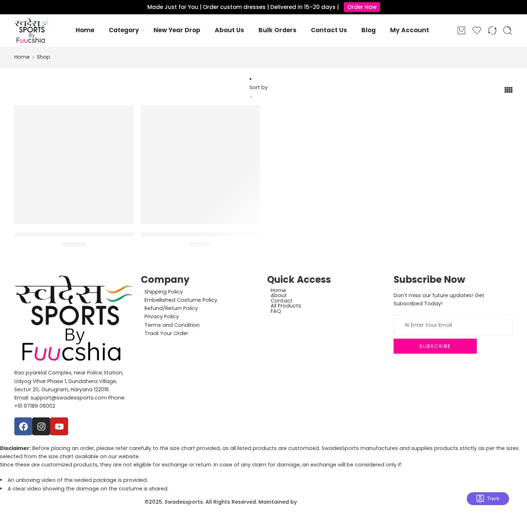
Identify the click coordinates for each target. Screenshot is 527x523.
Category (124, 30)
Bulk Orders (277, 30)
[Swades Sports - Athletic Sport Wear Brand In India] (31, 30)
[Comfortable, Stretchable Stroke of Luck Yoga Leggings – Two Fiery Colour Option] (74, 164)
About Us (229, 30)
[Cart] (461, 30)
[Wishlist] (123, 115)
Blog (368, 30)
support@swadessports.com (68, 397)
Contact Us (329, 30)
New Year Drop (176, 30)
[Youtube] (59, 426)
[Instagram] (41, 426)
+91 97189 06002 (34, 406)
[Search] (508, 30)
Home (85, 30)
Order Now (361, 7)
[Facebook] (23, 426)
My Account (409, 30)
